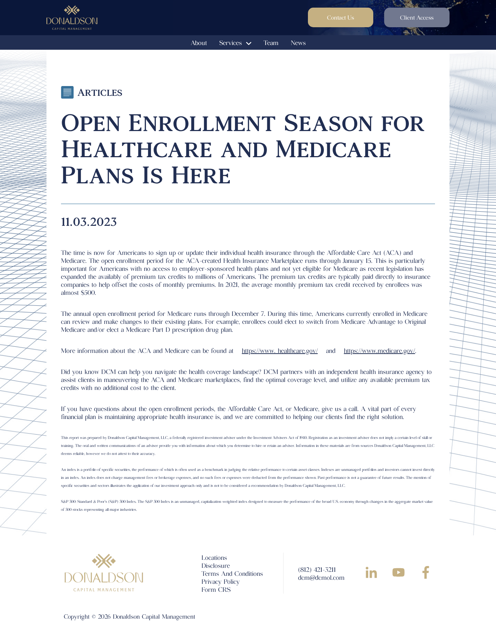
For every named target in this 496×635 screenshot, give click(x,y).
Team (271, 42)
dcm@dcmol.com (321, 577)
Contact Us (340, 17)
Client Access (417, 17)
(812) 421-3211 (317, 569)
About (199, 42)
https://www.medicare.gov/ (379, 350)
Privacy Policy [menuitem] (221, 581)
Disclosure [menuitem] (216, 565)
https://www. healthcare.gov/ (280, 350)
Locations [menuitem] (214, 557)
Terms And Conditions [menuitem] (232, 573)
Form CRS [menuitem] (216, 589)
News (298, 42)
